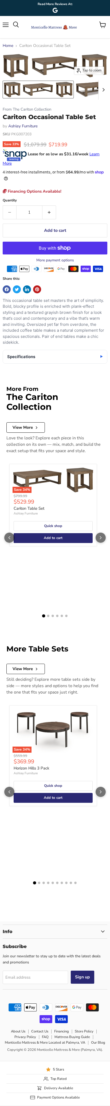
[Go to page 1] (43, 616)
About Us (18, 1031)
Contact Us (39, 1031)
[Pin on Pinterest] (37, 289)
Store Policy (84, 1031)
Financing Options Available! (34, 191)
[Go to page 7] (62, 883)
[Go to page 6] (66, 616)
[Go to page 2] (48, 616)
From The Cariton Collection (27, 109)
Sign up (82, 977)
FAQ (45, 1037)
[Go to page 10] (75, 883)
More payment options (55, 260)
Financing (61, 1031)
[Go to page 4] (57, 616)
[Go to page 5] (62, 616)
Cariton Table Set (29, 508)
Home (8, 45)
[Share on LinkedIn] (27, 289)
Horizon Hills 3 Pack (31, 768)
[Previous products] (9, 538)
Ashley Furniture (23, 126)
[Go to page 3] (53, 616)
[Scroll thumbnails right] (102, 90)
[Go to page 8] (66, 883)
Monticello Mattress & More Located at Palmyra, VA (45, 1042)
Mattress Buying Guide (72, 1037)
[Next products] (101, 538)
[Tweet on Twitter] (17, 289)
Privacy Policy (25, 1037)
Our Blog (98, 1042)
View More (23, 427)
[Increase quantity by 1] (49, 212)
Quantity (10, 200)
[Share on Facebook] (7, 289)
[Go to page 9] (71, 883)
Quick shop (53, 526)
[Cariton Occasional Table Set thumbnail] (38, 89)
